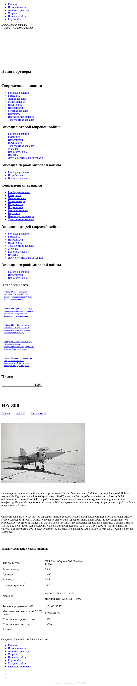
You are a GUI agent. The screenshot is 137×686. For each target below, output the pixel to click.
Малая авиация (16, 101)
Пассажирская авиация (21, 116)
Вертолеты (14, 113)
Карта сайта (15, 19)
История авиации (18, 7)
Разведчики (14, 95)
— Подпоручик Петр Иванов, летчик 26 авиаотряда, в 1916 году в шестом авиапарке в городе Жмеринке (18, 362)
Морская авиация (18, 110)
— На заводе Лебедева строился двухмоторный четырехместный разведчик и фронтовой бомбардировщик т (18, 312)
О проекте (14, 13)
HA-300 (20, 413)
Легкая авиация (17, 98)
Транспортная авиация (21, 119)
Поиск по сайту (17, 16)
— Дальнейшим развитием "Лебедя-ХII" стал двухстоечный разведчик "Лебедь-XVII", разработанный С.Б (18, 296)
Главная (12, 4)
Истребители (15, 107)
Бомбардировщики (19, 92)
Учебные (13, 148)
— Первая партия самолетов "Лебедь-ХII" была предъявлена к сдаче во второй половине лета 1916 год (17, 329)
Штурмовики (15, 104)
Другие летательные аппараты (25, 157)
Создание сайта (17, 663)
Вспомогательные (18, 151)
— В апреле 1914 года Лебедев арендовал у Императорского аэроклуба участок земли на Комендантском (19, 345)
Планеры (13, 154)
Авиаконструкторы (19, 10)
